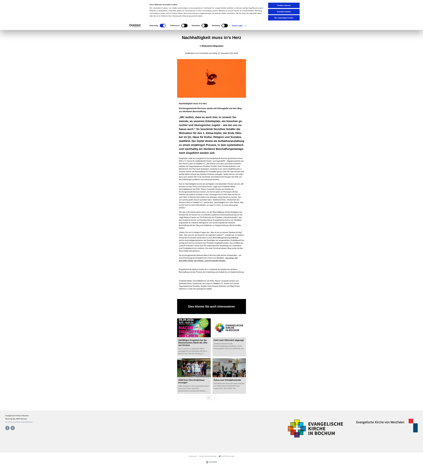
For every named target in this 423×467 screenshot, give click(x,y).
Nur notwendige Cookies (283, 18)
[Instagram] (12, 428)
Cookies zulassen (284, 5)
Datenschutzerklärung (207, 456)
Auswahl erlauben (284, 12)
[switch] (184, 25)
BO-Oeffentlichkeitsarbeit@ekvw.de (19, 422)
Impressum (192, 456)
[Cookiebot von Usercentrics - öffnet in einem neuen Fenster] (135, 25)
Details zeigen (237, 26)
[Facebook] (7, 428)
